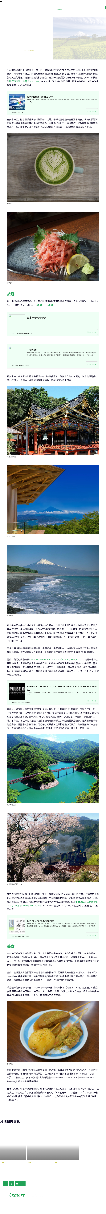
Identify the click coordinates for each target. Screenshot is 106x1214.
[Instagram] (11, 1183)
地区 (26, 55)
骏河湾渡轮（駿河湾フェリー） (24, 81)
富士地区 (32, 1165)
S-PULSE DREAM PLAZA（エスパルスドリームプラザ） (56, 659)
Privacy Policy (79, 1197)
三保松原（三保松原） (44, 305)
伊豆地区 (6, 1165)
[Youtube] (17, 1183)
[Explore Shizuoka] (62, 9)
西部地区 (59, 1165)
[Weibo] (22, 1183)
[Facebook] (5, 1183)
